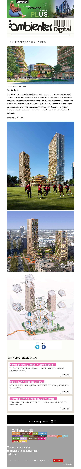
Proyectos (23, 438)
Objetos (59, 436)
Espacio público (17, 436)
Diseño (35, 433)
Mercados (16, 441)
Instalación (23, 441)
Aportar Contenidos (34, 422)
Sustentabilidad (32, 438)
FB (44, 347)
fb (55, 421)
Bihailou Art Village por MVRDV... (27, 381)
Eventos (25, 436)
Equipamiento (42, 433)
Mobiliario (44, 436)
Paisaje (65, 436)
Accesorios (16, 433)
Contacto (45, 422)
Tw (37, 347)
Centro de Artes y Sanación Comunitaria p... (32, 364)
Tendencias (41, 438)
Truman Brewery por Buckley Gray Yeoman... (33, 398)
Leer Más (65, 375)
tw (52, 421)
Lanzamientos (52, 436)
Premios (37, 436)
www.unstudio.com (15, 117)
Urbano (31, 436)
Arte (30, 433)
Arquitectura (24, 433)
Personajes (16, 438)
